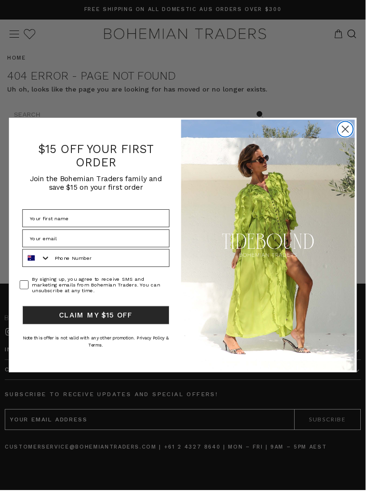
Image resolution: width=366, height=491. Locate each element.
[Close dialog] (345, 129)
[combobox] (36, 257)
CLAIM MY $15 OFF (96, 315)
